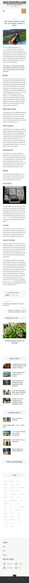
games (5, 497)
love (15, 506)
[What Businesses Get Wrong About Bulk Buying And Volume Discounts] (7, 380)
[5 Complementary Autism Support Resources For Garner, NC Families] (7, 364)
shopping (6, 516)
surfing (17, 292)
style (19, 516)
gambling (22, 494)
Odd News (6, 513)
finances (6, 494)
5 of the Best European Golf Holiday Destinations (18, 433)
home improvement (13, 500)
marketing (22, 506)
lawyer (18, 503)
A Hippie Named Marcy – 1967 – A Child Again (13, 426)
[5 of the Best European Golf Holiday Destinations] (7, 431)
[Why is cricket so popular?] (7, 418)
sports (12, 516)
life (10, 506)
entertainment (21, 487)
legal (5, 506)
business (18, 481)
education (12, 487)
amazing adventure (9, 281)
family (5, 490)
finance (18, 490)
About (4, 551)
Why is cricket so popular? (17, 419)
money (5, 510)
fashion (11, 490)
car (12, 484)
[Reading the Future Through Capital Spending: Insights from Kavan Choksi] (7, 399)
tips (18, 519)
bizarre (11, 481)
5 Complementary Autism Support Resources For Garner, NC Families (19, 366)
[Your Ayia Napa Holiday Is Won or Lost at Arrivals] (7, 372)
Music (11, 510)
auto (5, 481)
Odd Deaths (18, 510)
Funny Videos (13, 494)
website (9, 96)
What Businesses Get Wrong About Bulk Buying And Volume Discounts (18, 383)
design (5, 487)
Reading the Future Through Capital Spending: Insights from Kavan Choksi (17, 401)
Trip (19, 522)
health (18, 497)
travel (14, 522)
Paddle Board (11, 292)
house (21, 500)
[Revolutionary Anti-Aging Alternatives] (7, 449)
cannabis (6, 484)
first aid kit (8, 217)
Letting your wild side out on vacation (14, 342)
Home (4, 546)
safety (18, 513)
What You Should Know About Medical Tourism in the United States (18, 392)
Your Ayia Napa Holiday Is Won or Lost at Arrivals (18, 374)
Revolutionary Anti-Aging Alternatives (18, 450)
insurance (6, 503)
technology (11, 519)
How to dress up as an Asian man (18, 440)
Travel (14, 19)
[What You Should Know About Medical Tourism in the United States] (7, 390)
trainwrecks (6, 522)
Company (18, 484)
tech (5, 519)
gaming (11, 497)
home (5, 500)
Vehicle (5, 526)
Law (12, 503)
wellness (12, 526)
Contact (5, 555)
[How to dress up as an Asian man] (7, 440)
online (12, 513)
